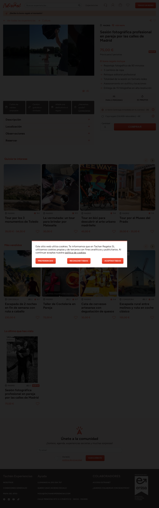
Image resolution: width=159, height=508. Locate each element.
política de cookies (75, 252)
